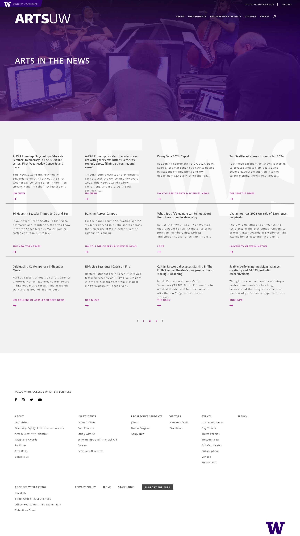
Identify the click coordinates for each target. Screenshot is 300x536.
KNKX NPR (236, 300)
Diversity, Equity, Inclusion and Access (39, 428)
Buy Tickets (209, 428)
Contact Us (22, 456)
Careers (83, 445)
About (180, 16)
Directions (175, 428)
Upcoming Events (213, 422)
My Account (209, 462)
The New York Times (27, 246)
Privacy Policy (85, 487)
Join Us (135, 422)
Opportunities (87, 422)
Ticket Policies (211, 433)
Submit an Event (25, 510)
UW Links (286, 4)
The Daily (163, 300)
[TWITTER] (32, 400)
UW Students (197, 16)
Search (243, 416)
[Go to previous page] (136, 321)
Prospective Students (225, 16)
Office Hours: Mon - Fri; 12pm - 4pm (38, 504)
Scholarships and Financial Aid (97, 439)
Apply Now (138, 433)
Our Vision (21, 422)
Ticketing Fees (211, 439)
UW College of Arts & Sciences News (183, 193)
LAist (160, 246)
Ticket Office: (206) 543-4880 (33, 498)
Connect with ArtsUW (30, 487)
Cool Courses (86, 428)
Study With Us (87, 433)
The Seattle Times (242, 193)
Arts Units (21, 451)
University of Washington (248, 246)
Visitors (250, 16)
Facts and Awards (26, 439)
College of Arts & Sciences (260, 4)
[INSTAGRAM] (24, 400)
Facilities (20, 445)
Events (265, 16)
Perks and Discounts (91, 451)
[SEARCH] (274, 16)
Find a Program (141, 428)
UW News (19, 193)
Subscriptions (210, 451)
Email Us (20, 493)
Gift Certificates (212, 445)
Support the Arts (157, 487)
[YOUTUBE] (40, 400)
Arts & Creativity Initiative (31, 433)
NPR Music (92, 300)
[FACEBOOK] (16, 400)
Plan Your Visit (178, 422)
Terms (107, 487)
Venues (206, 456)
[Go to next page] (163, 321)
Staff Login (126, 487)
